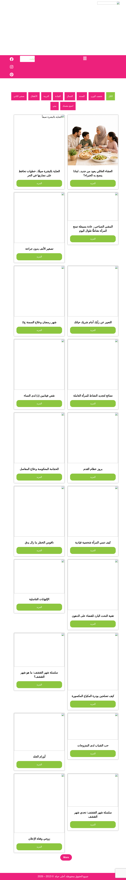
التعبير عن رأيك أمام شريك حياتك (93, 322)
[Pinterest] (12, 74)
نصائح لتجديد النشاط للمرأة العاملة (93, 395)
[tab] (110, 96)
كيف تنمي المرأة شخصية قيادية (93, 542)
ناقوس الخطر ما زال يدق (39, 542)
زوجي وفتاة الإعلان (39, 838)
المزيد (93, 183)
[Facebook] (12, 59)
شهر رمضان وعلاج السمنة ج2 (39, 322)
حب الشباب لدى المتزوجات (92, 745)
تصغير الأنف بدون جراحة (39, 248)
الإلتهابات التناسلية (39, 599)
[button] (85, 58)
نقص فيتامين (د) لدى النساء (39, 395)
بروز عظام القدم (92, 469)
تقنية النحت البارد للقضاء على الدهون (93, 615)
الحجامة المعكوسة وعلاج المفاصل (39, 469)
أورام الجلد (39, 756)
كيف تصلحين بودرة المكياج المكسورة (93, 696)
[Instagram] (12, 67)
